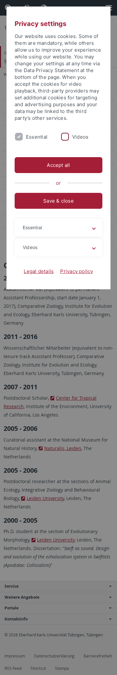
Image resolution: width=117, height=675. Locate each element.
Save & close (58, 201)
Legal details (39, 271)
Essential (36, 137)
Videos (80, 137)
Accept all (58, 165)
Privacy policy (76, 271)
